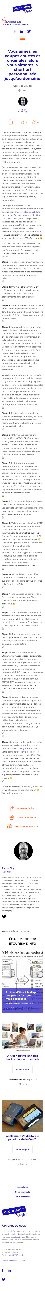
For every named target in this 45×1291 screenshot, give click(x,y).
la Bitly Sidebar (24, 748)
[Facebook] (15, 31)
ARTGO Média (18, 1255)
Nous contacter (23, 1197)
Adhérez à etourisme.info (16, 24)
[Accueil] (22, 5)
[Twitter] (29, 31)
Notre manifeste (22, 1192)
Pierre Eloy (8, 868)
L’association (22, 1187)
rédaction (18, 1237)
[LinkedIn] (21, 31)
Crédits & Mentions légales (13, 1261)
